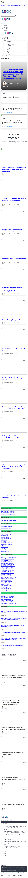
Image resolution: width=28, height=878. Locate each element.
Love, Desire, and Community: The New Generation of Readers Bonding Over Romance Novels (13, 122)
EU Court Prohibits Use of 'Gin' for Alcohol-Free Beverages (12, 645)
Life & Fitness (10, 44)
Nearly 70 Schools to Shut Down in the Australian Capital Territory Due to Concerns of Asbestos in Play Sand (13, 639)
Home (5, 25)
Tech (8, 52)
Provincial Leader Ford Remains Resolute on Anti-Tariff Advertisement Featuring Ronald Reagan (14, 348)
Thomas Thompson (14, 83)
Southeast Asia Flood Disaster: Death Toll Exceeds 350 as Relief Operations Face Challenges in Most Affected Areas (15, 843)
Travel (8, 54)
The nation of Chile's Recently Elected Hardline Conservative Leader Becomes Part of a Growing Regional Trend (14, 289)
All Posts (6, 27)
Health (8, 42)
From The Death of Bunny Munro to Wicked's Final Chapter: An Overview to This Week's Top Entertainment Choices (13, 73)
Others (8, 48)
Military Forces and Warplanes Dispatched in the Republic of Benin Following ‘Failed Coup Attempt (14, 466)
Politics (8, 50)
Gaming (9, 41)
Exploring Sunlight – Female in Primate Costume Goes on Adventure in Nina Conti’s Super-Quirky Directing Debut (14, 619)
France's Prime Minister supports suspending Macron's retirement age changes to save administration (14, 169)
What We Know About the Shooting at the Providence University (13, 632)
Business (6, 28)
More (5, 40)
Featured (6, 38)
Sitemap (20, 875)
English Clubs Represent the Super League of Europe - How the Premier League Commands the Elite (14, 200)
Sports (8, 51)
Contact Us (6, 55)
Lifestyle (9, 45)
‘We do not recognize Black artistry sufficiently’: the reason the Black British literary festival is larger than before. (15, 828)
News (8, 47)
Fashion (6, 37)
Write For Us (4, 875)
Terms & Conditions (12, 875)
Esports (5, 30)
